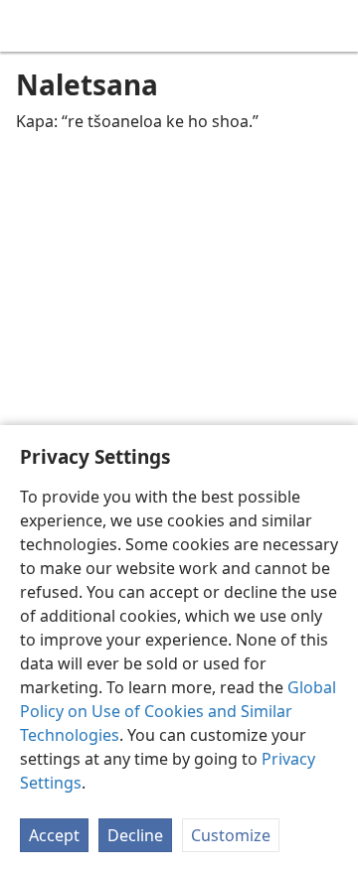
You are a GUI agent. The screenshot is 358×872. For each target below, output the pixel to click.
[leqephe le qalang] (30, 26)
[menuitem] (30, 26)
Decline (135, 835)
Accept (54, 835)
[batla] (333, 26)
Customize (230, 835)
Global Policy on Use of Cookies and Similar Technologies (178, 711)
